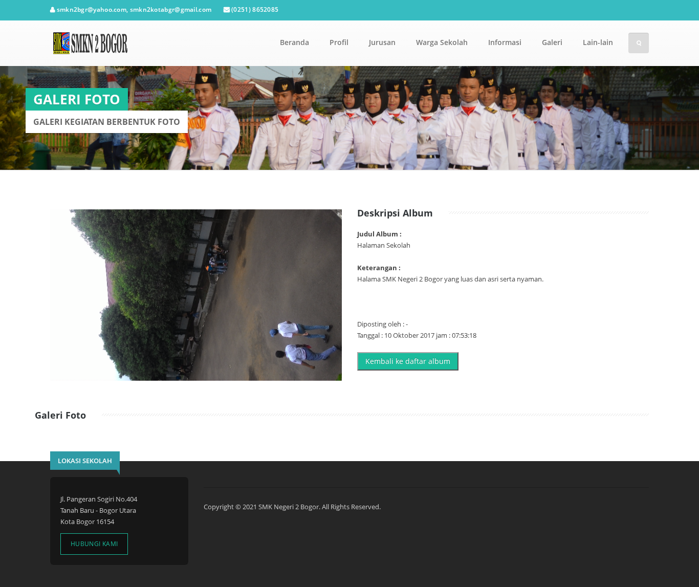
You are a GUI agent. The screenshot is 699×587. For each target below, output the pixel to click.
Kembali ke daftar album (407, 361)
